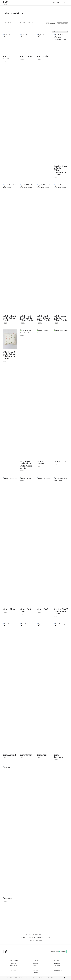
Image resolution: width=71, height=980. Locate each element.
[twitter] (61, 978)
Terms (45, 977)
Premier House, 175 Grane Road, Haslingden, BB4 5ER (30, 977)
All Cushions (13, 963)
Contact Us (35, 972)
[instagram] (67, 978)
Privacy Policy (51, 977)
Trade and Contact (57, 970)
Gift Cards (35, 970)
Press (57, 967)
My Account (35, 963)
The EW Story (57, 963)
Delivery (35, 965)
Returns (35, 967)
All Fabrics (13, 970)
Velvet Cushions (13, 967)
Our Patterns (57, 965)
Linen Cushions (13, 965)
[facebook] (64, 978)
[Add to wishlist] (4, 36)
